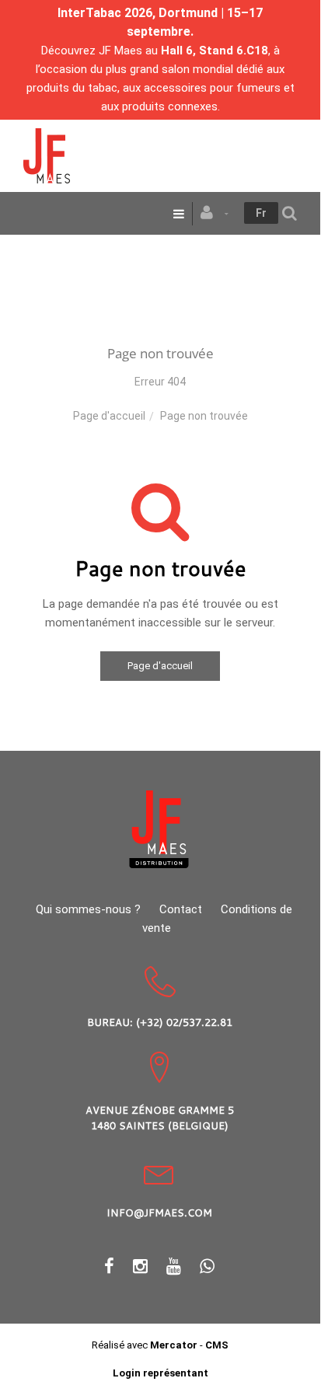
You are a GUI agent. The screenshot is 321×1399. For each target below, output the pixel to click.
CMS (217, 1345)
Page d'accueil (109, 416)
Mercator (173, 1345)
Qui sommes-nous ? (88, 909)
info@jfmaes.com (159, 1212)
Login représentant (160, 1373)
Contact (180, 909)
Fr (261, 213)
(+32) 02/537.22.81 (184, 1022)
